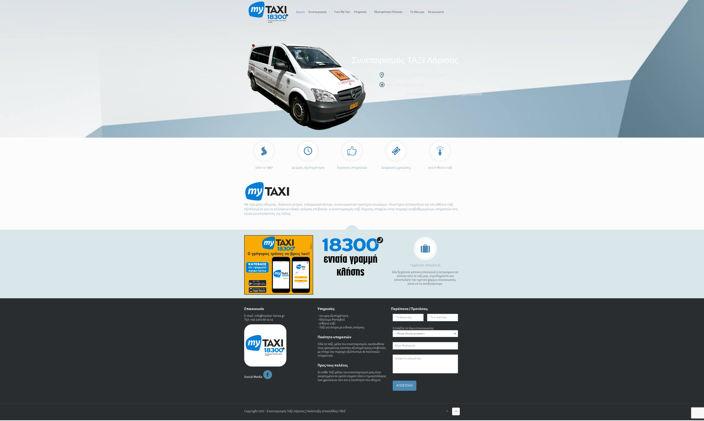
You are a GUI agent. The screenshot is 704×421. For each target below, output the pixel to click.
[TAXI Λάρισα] (268, 12)
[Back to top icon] (456, 411)
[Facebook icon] (447, 411)
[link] (278, 265)
